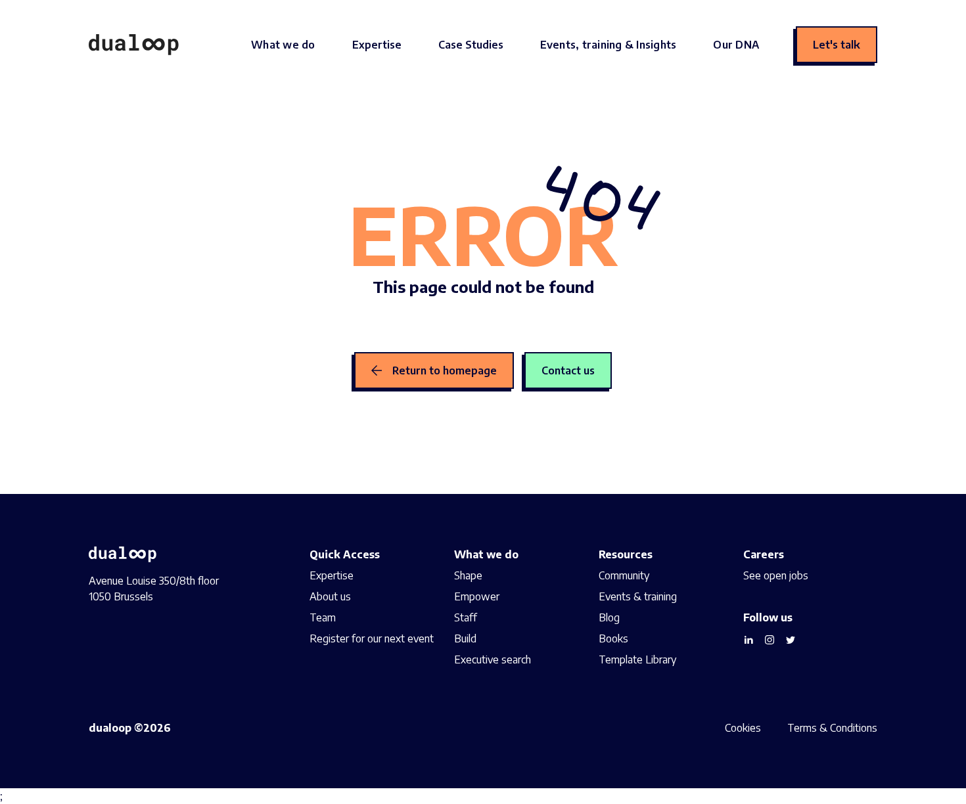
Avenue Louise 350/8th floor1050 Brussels (154, 588)
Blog (609, 617)
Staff (465, 617)
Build (465, 638)
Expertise (377, 44)
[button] (283, 44)
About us (330, 596)
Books (613, 638)
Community (624, 575)
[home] (134, 44)
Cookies (743, 727)
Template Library (637, 659)
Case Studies (470, 44)
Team (323, 617)
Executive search (492, 659)
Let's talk (836, 44)
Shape (468, 575)
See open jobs (775, 575)
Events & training (638, 596)
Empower (476, 596)
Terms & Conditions (832, 727)
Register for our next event (372, 638)
